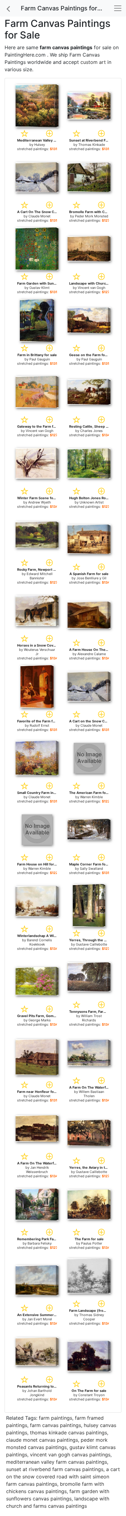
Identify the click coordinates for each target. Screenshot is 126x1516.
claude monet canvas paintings (42, 1440)
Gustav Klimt (39, 288)
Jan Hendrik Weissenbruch (37, 1169)
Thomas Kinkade (91, 144)
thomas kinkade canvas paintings (68, 1432)
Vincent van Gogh (92, 288)
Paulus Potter (91, 1243)
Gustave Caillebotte (91, 944)
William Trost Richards (91, 1018)
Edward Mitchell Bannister (40, 576)
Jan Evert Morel (39, 1319)
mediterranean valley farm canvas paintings (56, 1462)
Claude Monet (39, 216)
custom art (93, 62)
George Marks (39, 1020)
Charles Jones (91, 431)
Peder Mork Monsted (91, 216)
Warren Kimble (91, 797)
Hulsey (39, 144)
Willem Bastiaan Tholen (91, 1094)
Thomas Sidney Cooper (91, 1317)
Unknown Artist (92, 502)
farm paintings (55, 1418)
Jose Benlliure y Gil (91, 578)
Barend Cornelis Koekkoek (39, 942)
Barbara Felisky (40, 1243)
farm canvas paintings (55, 1425)
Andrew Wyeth (39, 502)
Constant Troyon (91, 1395)
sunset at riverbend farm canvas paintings (54, 1469)
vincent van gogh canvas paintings (70, 1454)
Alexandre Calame (91, 654)
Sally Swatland (91, 868)
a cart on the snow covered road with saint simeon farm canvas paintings (63, 1476)
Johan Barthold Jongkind (39, 1393)
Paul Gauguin (39, 359)
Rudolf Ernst (39, 725)
